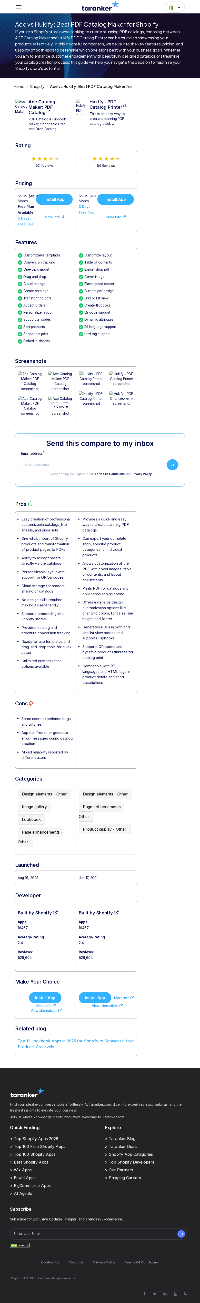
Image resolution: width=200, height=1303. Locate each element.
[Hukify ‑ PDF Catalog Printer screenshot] (91, 381)
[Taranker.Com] (100, 5)
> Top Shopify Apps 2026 (34, 1138)
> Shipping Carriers (123, 1177)
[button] (175, 7)
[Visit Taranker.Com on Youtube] (175, 1294)
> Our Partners (119, 1169)
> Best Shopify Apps (29, 1162)
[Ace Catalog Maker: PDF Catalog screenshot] (30, 383)
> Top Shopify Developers (129, 1162)
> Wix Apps (21, 1169)
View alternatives (44, 1011)
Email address (32, 454)
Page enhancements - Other (40, 837)
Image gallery (34, 806)
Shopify (37, 86)
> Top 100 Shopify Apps (33, 1154)
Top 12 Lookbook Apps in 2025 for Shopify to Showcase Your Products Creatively (76, 1043)
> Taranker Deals (121, 1146)
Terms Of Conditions (110, 474)
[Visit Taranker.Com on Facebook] (144, 1294)
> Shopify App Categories (129, 1154)
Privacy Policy (141, 474)
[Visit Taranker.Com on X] (154, 1294)
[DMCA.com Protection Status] (20, 1245)
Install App (54, 199)
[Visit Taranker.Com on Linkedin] (165, 1294)
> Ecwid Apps (23, 1177)
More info (53, 217)
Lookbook (31, 819)
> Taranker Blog (120, 1138)
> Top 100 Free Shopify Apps (37, 1146)
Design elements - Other (44, 794)
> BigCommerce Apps (30, 1185)
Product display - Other (104, 829)
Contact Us (50, 1262)
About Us (76, 1262)
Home (18, 86)
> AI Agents (21, 1193)
